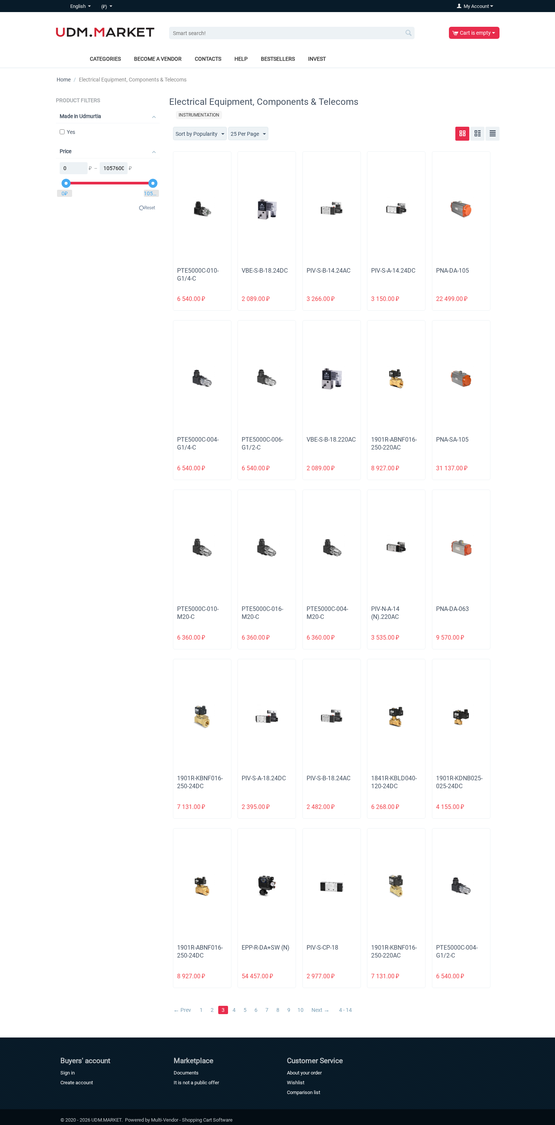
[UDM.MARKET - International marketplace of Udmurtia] (105, 32)
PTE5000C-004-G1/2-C (457, 951)
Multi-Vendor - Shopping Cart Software (192, 1120)
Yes (71, 132)
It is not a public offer (196, 1082)
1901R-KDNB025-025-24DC (459, 782)
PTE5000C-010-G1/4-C (198, 274)
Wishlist (295, 1082)
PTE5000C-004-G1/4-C (198, 443)
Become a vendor (158, 59)
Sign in (67, 1073)
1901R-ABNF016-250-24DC (200, 951)
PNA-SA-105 (452, 439)
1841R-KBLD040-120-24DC (394, 782)
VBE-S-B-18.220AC (331, 439)
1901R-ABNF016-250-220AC (394, 443)
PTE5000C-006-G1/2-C (262, 443)
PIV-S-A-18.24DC (264, 778)
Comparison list (303, 1092)
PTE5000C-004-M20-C (327, 612)
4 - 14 (345, 1010)
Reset (149, 207)
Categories (105, 59)
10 (301, 1010)
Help (241, 59)
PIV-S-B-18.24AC (328, 778)
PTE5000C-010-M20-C (198, 612)
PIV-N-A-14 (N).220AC (385, 612)
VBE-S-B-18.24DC (265, 270)
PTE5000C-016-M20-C (262, 612)
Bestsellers (278, 59)
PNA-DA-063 (452, 608)
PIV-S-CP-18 (322, 947)
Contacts (208, 59)
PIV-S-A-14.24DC (393, 270)
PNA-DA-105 (452, 270)
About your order (304, 1073)
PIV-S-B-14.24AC (328, 270)
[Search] (409, 33)
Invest (317, 59)
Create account (76, 1082)
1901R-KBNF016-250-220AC (394, 951)
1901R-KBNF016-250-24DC (200, 782)
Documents (186, 1073)
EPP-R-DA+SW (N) (266, 947)
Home (64, 80)
